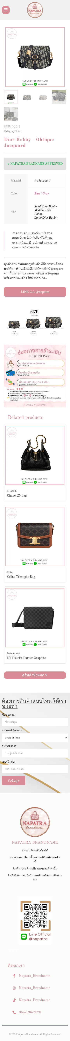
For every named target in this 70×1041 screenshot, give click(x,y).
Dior (19, 131)
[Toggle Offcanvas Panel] (6, 10)
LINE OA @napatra (35, 292)
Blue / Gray (41, 193)
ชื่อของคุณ (8, 714)
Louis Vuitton (13, 653)
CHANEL (12, 491)
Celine (10, 572)
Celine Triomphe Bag (21, 577)
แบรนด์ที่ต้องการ (12, 730)
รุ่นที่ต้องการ (9, 746)
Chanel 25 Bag (17, 495)
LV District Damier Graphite (26, 658)
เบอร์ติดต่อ (8, 761)
